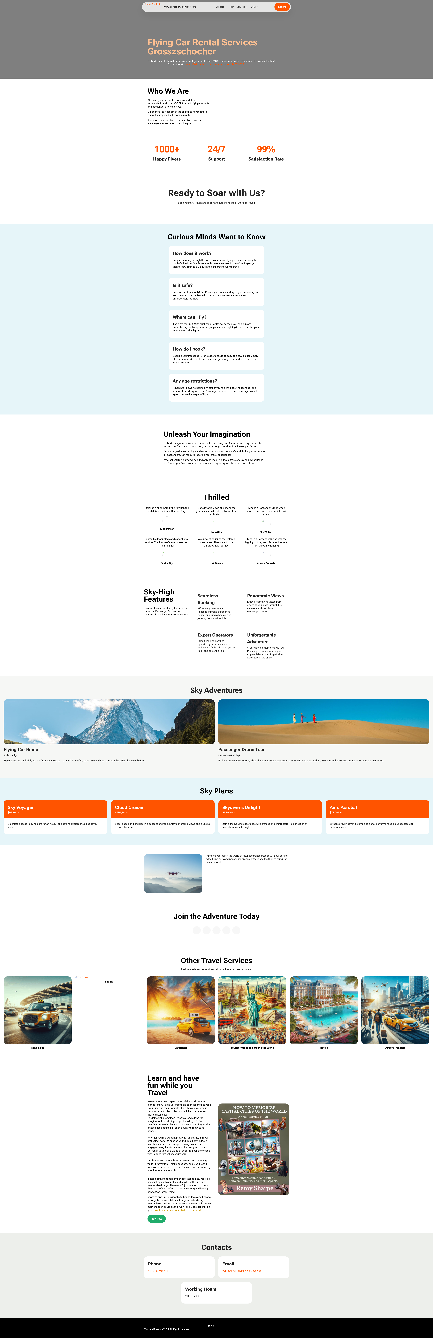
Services (220, 7)
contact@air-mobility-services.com (203, 64)
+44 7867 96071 (236, 64)
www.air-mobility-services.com (180, 7)
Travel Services (237, 7)
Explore (282, 7)
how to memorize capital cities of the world (178, 1210)
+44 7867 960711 (158, 1270)
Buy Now (156, 1218)
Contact (254, 7)
